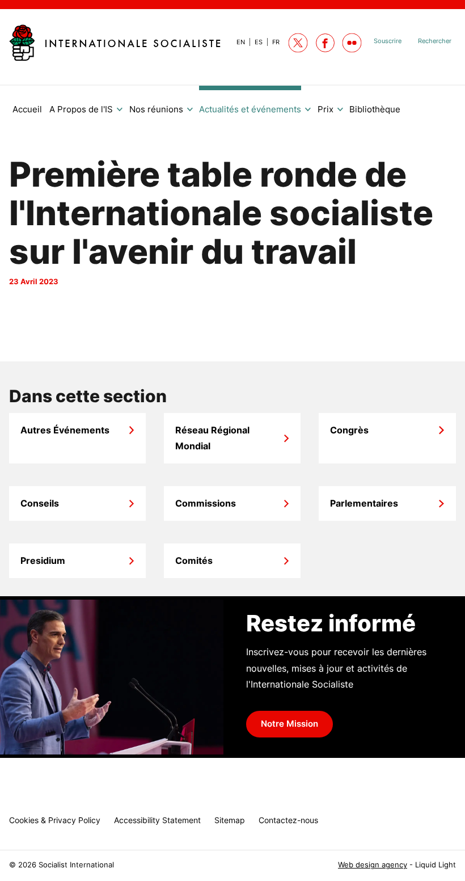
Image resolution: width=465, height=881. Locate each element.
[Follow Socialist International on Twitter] (298, 43)
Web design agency (372, 865)
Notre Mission (289, 724)
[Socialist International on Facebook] (325, 43)
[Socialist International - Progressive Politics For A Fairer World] (115, 42)
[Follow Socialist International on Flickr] (352, 43)
